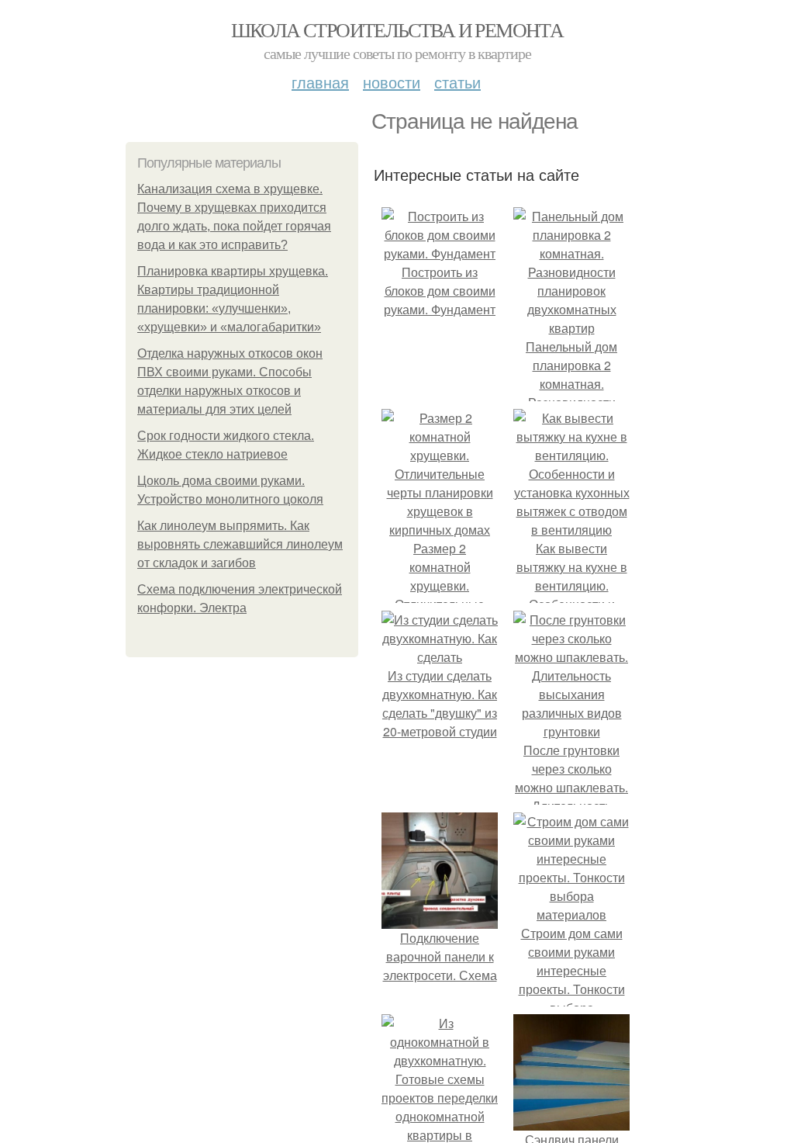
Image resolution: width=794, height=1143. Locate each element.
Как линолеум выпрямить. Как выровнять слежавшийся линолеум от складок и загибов (240, 544)
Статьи (457, 82)
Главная (320, 82)
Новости (391, 82)
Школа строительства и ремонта (397, 29)
